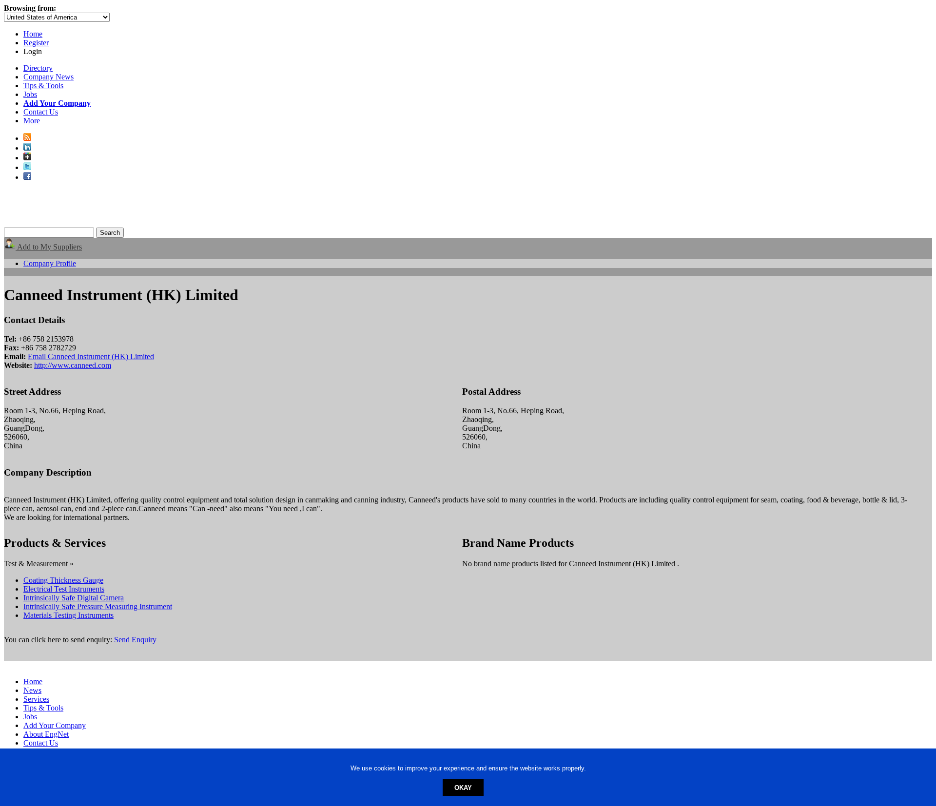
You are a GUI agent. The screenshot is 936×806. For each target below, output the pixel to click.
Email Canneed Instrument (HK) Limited (91, 356)
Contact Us (40, 112)
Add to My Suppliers (49, 247)
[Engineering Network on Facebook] (27, 177)
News (32, 690)
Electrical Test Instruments (63, 589)
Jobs (30, 94)
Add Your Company (54, 725)
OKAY (463, 787)
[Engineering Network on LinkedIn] (27, 148)
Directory (38, 68)
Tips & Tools (43, 85)
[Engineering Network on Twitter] (27, 167)
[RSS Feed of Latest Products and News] (27, 138)
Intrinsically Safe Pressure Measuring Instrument (97, 606)
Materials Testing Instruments (68, 615)
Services (36, 699)
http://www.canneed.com (72, 365)
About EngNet (46, 734)
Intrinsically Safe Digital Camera (73, 598)
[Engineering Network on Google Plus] (27, 158)
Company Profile (49, 263)
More (31, 120)
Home (32, 34)
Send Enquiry (135, 639)
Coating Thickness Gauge (63, 580)
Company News (48, 77)
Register (36, 42)
